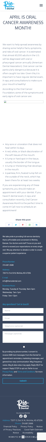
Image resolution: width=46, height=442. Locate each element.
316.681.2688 (27, 423)
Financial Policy (10, 426)
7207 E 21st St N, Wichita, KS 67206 (26, 420)
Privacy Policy (8, 372)
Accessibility (27, 433)
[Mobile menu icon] (41, 5)
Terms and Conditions (26, 372)
